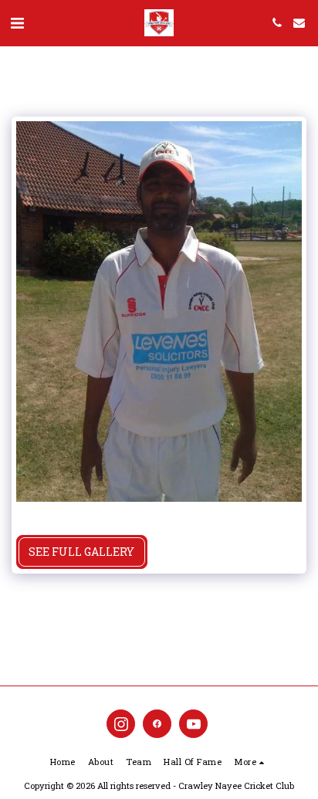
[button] (17, 22)
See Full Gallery (81, 551)
